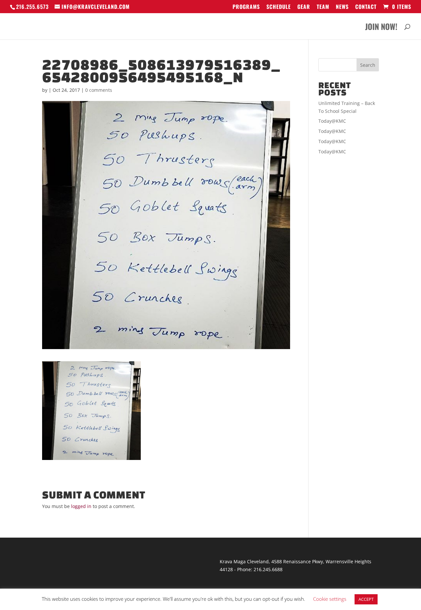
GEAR (303, 7)
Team (323, 7)
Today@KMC (332, 121)
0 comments (98, 90)
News (342, 7)
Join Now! (381, 28)
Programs (246, 7)
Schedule (278, 7)
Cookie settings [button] (329, 599)
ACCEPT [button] (366, 599)
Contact (366, 7)
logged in (81, 506)
